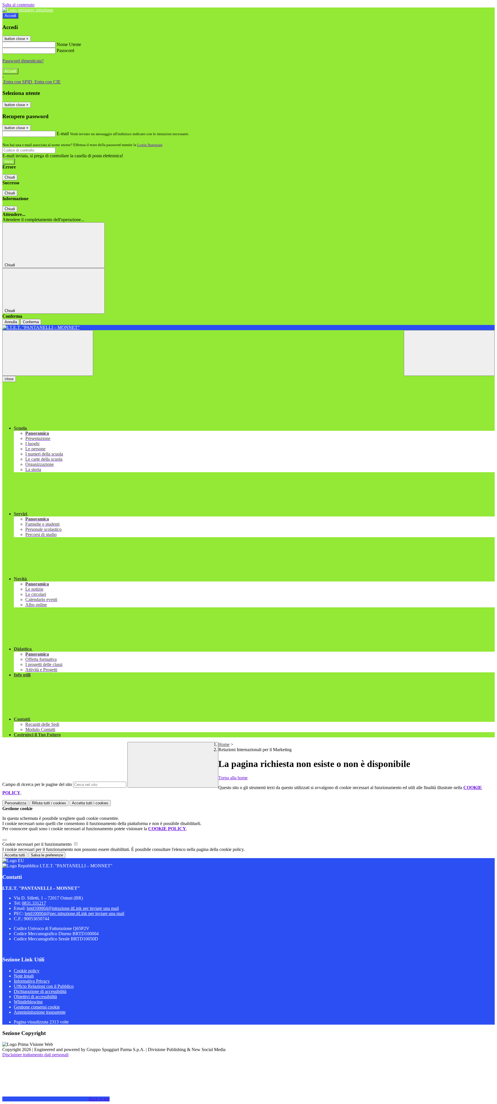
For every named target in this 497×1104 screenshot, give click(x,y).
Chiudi (10, 177)
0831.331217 (34, 903)
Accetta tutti (90, 803)
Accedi (10, 16)
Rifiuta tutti (49, 803)
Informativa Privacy (32, 981)
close (9, 379)
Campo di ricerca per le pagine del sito (37, 784)
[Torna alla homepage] (248, 327)
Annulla (11, 322)
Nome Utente (69, 44)
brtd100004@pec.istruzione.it (74, 913)
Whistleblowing (28, 1001)
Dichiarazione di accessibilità (40, 991)
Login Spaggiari (150, 145)
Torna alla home (233, 777)
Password (65, 50)
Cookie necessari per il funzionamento (37, 844)
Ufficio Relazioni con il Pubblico (44, 986)
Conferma (31, 322)
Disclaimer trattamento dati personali (35, 1054)
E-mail (63, 133)
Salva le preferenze (47, 855)
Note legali (24, 975)
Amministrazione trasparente (40, 1012)
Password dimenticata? (23, 60)
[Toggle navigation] (47, 353)
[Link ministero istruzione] (27, 9)
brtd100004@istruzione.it (73, 908)
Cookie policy (26, 970)
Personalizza (15, 803)
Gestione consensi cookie (37, 1006)
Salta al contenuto (18, 4)
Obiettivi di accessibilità (35, 996)
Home (224, 744)
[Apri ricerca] (449, 353)
